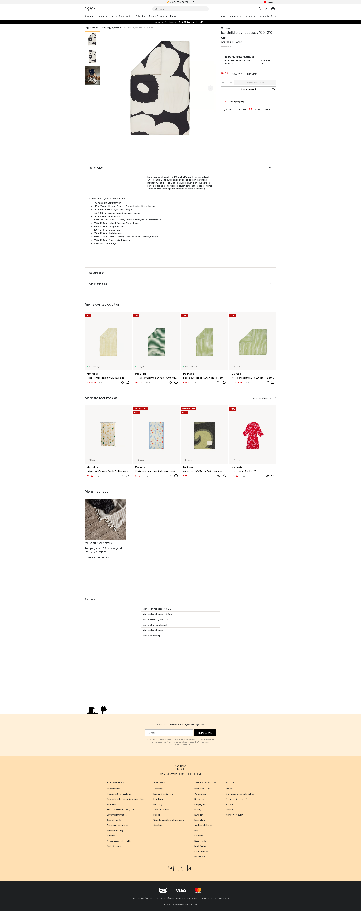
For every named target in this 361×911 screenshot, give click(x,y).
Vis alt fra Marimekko (262, 398)
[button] (226, 47)
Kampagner (250, 16)
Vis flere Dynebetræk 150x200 (157, 614)
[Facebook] (171, 868)
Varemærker (236, 16)
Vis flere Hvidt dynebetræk (155, 619)
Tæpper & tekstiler (158, 16)
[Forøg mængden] (231, 82)
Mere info (269, 109)
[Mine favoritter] (266, 8)
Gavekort (157, 825)
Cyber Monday (201, 851)
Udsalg (197, 809)
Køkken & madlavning (121, 16)
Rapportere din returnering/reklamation (125, 799)
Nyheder (222, 16)
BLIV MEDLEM (174, 2)
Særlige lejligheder (203, 825)
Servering (89, 16)
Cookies (111, 835)
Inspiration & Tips (202, 789)
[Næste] (210, 88)
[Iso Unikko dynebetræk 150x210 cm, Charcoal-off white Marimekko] (160, 87)
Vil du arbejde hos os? (236, 799)
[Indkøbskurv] (273, 8)
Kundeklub (112, 804)
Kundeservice (113, 789)
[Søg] (156, 8)
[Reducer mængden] (223, 82)
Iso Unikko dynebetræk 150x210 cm (138, 28)
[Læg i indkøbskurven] (127, 382)
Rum (196, 830)
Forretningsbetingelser (117, 825)
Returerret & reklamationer (119, 794)
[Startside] (90, 9)
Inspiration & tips (268, 16)
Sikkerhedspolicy (115, 830)
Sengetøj (106, 28)
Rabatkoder (199, 856)
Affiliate (229, 804)
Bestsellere (199, 820)
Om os (229, 789)
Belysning (140, 16)
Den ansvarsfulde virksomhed (240, 794)
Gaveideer (199, 835)
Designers (199, 799)
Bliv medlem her (266, 62)
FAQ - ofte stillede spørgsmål (120, 809)
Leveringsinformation (117, 815)
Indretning (102, 16)
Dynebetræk (117, 28)
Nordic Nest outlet (234, 815)
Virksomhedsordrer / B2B (119, 841)
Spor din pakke (114, 820)
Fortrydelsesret (114, 846)
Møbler (173, 16)
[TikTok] (189, 868)
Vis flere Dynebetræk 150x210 (157, 609)
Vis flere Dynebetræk (153, 630)
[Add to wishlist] (122, 382)
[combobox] (270, 2)
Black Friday (200, 846)
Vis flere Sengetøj (151, 635)
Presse (229, 809)
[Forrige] (110, 88)
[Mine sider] (259, 8)
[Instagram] (180, 868)
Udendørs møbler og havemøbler (169, 820)
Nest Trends (200, 841)
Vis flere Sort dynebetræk (155, 625)
